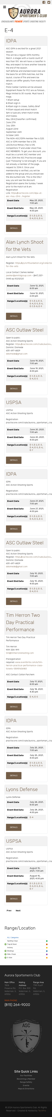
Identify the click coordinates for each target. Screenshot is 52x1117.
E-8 (35, 306)
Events (26, 1085)
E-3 (40, 216)
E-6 (41, 218)
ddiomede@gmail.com (16, 354)
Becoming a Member (26, 1079)
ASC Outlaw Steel (24, 330)
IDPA (11, 41)
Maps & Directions (26, 1089)
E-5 (36, 218)
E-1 (31, 216)
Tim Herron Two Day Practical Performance (23, 622)
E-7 (31, 306)
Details (13, 228)
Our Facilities (26, 1075)
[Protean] (26, 1037)
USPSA (13, 402)
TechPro (42, 1111)
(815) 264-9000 (17, 1005)
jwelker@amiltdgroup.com (18, 275)
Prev (9, 910)
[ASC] (23, 14)
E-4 (31, 218)
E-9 (40, 306)
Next (18, 910)
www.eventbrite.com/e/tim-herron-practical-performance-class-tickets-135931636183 (24, 665)
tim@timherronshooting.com (20, 653)
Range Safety (26, 1082)
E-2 (35, 216)
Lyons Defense (22, 789)
